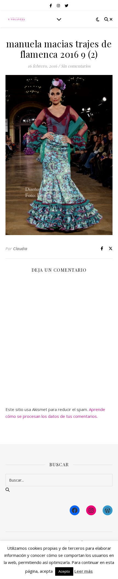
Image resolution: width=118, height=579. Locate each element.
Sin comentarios (76, 66)
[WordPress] (108, 510)
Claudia (20, 248)
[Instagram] (91, 510)
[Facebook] (75, 510)
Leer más (83, 571)
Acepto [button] (64, 571)
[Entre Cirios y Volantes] (16, 19)
